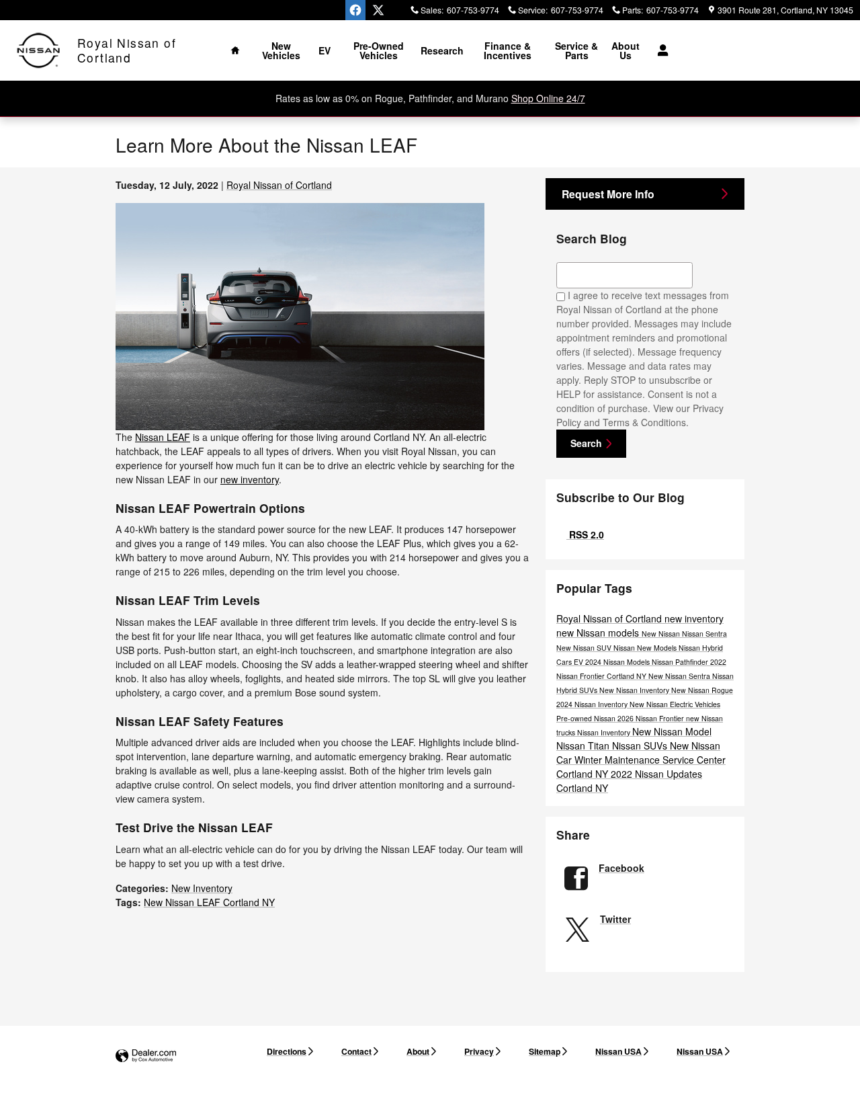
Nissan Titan (584, 745)
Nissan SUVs (641, 745)
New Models (658, 648)
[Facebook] (355, 10)
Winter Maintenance (618, 759)
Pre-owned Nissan (586, 718)
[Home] (39, 51)
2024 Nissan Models (618, 662)
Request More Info (608, 194)
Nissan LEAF (162, 437)
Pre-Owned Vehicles (378, 50)
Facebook (621, 868)
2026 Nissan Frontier (651, 718)
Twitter (615, 919)
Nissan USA (618, 1051)
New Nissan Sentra (680, 676)
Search (586, 443)
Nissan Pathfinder (681, 662)
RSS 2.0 (585, 534)
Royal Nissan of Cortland (279, 185)
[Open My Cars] (659, 50)
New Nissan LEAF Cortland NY (209, 902)
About (417, 1051)
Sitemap (544, 1051)
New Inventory (201, 888)
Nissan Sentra (704, 634)
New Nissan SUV (584, 648)
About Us (625, 50)
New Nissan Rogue (702, 690)
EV (324, 50)
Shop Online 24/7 (548, 98)
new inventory (249, 479)
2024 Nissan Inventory (593, 704)
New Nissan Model (672, 731)
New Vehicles (281, 50)
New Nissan (662, 634)
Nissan (625, 648)
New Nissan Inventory (635, 690)
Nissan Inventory (604, 732)
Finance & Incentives (507, 50)
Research (442, 50)
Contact (356, 1051)
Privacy (479, 1051)
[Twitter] (378, 10)
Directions (286, 1051)
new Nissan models (599, 632)
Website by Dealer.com (146, 1056)
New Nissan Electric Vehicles (675, 704)
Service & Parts (576, 50)
